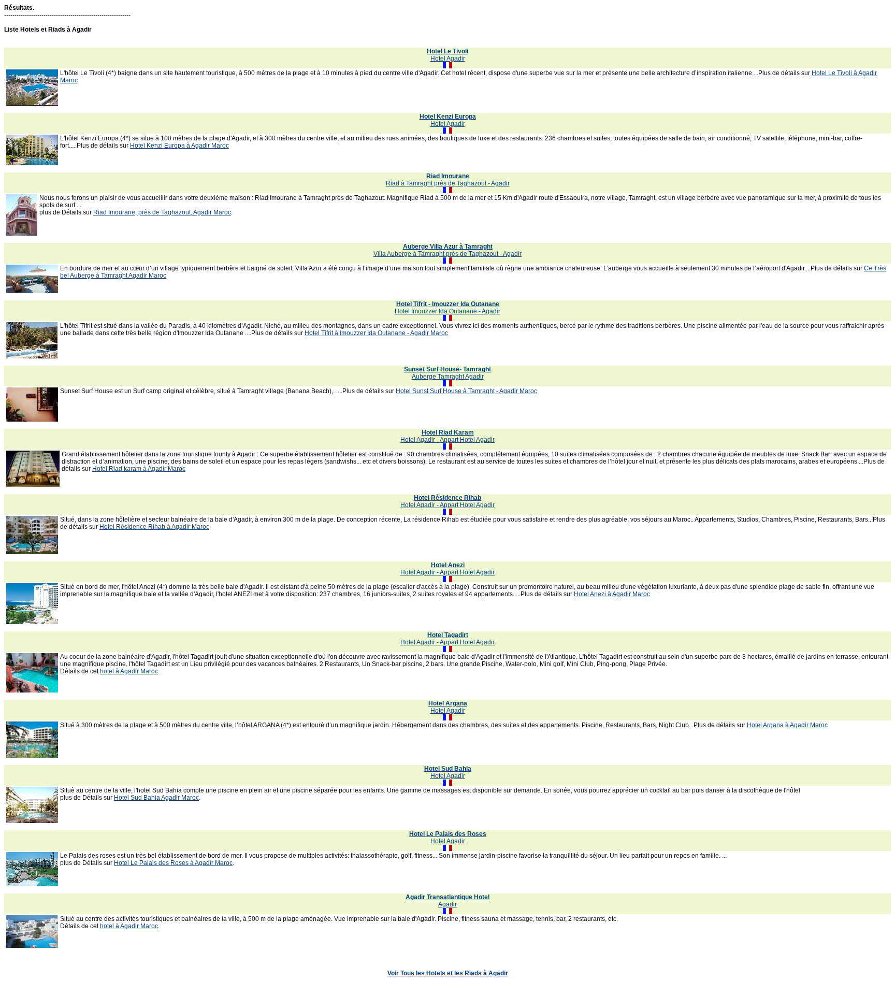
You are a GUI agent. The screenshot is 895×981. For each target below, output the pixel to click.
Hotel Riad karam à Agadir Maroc (138, 468)
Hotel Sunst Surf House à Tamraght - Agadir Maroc (466, 391)
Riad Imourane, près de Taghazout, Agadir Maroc (162, 212)
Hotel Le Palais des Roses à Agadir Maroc (173, 863)
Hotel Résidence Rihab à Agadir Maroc (154, 526)
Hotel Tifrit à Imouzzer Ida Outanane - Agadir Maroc (376, 333)
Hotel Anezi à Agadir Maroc (612, 594)
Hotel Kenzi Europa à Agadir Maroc (179, 145)
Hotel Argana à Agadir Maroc (787, 725)
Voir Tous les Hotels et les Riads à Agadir (447, 973)
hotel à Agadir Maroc (129, 671)
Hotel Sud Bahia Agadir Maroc (156, 797)
